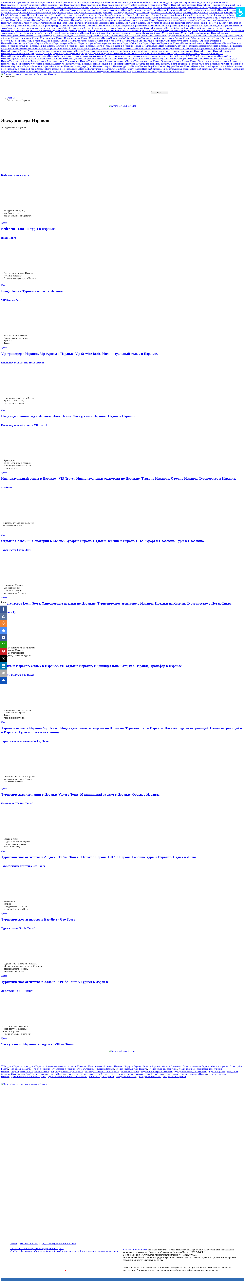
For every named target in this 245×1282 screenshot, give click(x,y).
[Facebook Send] (3, 637)
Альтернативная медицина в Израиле (199, 2)
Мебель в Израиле (37, 35)
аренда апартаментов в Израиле (131, 1069)
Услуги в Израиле (135, 64)
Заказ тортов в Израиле (90, 20)
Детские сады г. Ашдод (113, 12)
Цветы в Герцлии (167, 66)
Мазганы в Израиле (171, 33)
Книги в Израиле (202, 25)
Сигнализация (16, 56)
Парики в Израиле (44, 43)
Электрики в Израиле (29, 71)
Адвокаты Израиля (144, 2)
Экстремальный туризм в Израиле (216, 69)
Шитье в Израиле (36, 69)
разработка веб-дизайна (51, 1251)
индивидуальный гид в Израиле (67, 1071)
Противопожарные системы (62, 48)
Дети (53, 12)
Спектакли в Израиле (215, 56)
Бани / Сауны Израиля (168, 5)
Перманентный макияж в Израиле (197, 43)
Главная (10, 98)
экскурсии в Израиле (126, 1076)
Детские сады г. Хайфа (17, 17)
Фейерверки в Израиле (20, 66)
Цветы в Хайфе (225, 66)
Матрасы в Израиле (18, 35)
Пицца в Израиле (48, 46)
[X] (3, 658)
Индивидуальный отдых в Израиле (105, 1066)
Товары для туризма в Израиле (119, 61)
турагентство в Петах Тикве (149, 1074)
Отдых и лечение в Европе (196, 1066)
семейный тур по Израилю (34, 1074)
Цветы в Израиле (183, 66)
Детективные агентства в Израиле (34, 12)
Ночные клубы (117, 38)
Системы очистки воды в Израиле (39, 56)
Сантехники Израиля (159, 53)
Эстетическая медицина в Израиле (102, 71)
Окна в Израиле (68, 41)
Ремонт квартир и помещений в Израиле (103, 51)
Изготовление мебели (46, 23)
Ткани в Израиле (96, 61)
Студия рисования (167, 58)
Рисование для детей (30, 53)
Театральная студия (56, 61)
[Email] (3, 673)
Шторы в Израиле (118, 69)
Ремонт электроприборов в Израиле (140, 51)
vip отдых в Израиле (34, 1066)
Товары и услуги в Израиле (147, 61)
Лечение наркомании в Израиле (73, 33)
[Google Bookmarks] (3, 630)
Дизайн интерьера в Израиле (166, 17)
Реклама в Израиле (18, 51)
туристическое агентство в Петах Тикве (67, 1076)
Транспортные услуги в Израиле (214, 61)
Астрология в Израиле (61, 5)
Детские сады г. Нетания (47, 15)
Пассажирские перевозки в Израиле (113, 43)
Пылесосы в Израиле (133, 48)
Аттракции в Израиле (99, 5)
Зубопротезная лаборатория (22, 23)
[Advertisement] (52, 84)
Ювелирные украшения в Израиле (136, 71)
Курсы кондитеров (85, 30)
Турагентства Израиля (63, 64)
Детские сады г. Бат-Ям (160, 12)
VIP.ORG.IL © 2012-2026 (135, 1249)
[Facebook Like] (3, 616)
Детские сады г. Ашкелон (136, 12)
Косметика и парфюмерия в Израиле (134, 28)
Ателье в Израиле (80, 5)
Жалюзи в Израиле (49, 20)
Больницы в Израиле (76, 7)
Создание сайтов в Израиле (171, 56)
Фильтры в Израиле (41, 66)
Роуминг (73, 53)
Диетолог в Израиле (143, 17)
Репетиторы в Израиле (169, 51)
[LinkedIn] (3, 665)
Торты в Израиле (190, 61)
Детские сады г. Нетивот (71, 15)
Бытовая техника (166, 7)
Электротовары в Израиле (53, 71)
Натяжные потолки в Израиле (25, 38)
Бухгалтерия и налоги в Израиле (142, 7)
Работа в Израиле (151, 48)
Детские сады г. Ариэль (90, 12)
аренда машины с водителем (163, 1069)
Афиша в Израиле (149, 5)
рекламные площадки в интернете (102, 1251)
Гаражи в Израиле (78, 10)
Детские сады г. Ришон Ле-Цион (175, 15)
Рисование (14, 53)
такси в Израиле (57, 1074)
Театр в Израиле (39, 61)
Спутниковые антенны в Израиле (55, 58)
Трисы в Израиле (17, 64)
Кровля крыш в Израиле (211, 28)
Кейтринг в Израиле (166, 25)
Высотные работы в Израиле (55, 10)
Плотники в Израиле (66, 46)
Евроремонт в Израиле (29, 20)
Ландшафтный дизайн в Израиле (199, 30)
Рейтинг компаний (29, 1243)
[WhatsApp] (3, 644)
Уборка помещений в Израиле (106, 64)
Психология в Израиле (87, 48)
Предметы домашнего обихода (182, 46)
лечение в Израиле (130, 1071)
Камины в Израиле (113, 25)
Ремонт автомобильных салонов (43, 51)
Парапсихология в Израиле (22, 43)
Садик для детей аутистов (89, 53)
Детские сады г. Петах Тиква (97, 15)
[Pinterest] (3, 651)
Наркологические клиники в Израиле (213, 35)
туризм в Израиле (198, 1074)
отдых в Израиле (217, 1071)
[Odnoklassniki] (3, 623)
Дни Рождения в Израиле (192, 17)
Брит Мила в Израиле (115, 7)
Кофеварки (178, 28)
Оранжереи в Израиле (86, 41)
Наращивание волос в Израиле (149, 35)
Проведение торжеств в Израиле (213, 46)
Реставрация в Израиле (191, 51)
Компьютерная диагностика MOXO (51, 28)
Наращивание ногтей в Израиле (179, 35)
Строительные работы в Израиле (142, 58)
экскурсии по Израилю (150, 1076)
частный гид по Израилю (101, 1076)
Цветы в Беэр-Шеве (149, 66)
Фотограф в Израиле (111, 66)
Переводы (155, 43)
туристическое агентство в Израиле (28, 1076)
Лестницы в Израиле (225, 30)
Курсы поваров (132, 30)
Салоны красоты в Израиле (135, 53)
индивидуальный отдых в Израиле (102, 1071)
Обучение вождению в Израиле (206, 38)
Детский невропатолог (61, 17)
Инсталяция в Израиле (136, 23)
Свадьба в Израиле (205, 53)
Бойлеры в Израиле (56, 7)
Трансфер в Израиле (20, 1069)
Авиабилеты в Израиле (12, 2)
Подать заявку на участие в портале (59, 1243)
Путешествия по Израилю (110, 48)
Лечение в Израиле (49, 33)
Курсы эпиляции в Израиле (153, 30)
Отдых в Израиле (154, 41)
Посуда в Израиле (158, 46)
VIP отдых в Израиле (11, 1066)
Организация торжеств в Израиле (113, 41)
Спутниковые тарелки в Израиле (87, 58)
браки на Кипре (187, 1069)
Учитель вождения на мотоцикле (185, 64)
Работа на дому (167, 48)
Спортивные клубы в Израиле (24, 58)
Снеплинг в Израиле (122, 56)
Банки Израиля (212, 5)
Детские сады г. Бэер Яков (210, 12)
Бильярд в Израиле (38, 7)
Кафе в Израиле (148, 25)
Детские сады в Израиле (67, 12)
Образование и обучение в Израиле (157, 38)
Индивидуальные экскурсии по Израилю (66, 1066)
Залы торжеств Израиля (113, 20)
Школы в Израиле (78, 69)
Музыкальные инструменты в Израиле (115, 35)
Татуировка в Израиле (20, 61)
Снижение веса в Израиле (145, 56)
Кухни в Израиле (175, 30)
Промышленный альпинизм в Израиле (29, 48)
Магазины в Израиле (152, 33)
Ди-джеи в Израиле (100, 17)
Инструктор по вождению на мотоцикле (202, 23)
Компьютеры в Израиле (79, 28)
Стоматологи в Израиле (114, 58)
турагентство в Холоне (177, 1074)
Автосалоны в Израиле (80, 2)
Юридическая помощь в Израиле (168, 71)
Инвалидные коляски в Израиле (109, 23)
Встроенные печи (32, 10)
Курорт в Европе (132, 1066)
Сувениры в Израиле (186, 58)
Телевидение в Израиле (76, 61)
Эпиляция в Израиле (76, 71)
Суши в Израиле (204, 58)
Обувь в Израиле (183, 38)
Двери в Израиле (158, 10)
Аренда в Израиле (18, 5)
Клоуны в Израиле (185, 25)
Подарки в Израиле (86, 46)
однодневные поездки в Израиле (190, 1071)
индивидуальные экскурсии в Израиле (30, 1071)
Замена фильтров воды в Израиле (141, 20)
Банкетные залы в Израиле (192, 5)
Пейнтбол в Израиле (141, 43)
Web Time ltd (16, 1251)
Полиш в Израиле (141, 46)
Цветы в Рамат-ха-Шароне (205, 66)
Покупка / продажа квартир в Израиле (114, 46)
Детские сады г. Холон (39, 17)
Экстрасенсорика (158, 69)
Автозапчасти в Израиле (35, 2)
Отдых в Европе (138, 41)
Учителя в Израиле (210, 64)
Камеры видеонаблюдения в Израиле (86, 25)
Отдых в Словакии (171, 1066)
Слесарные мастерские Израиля (97, 56)
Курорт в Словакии (18, 30)
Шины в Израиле (19, 69)
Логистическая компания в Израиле (124, 33)
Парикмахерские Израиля (65, 43)
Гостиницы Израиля (140, 10)
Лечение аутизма (32, 33)
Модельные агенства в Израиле (81, 35)
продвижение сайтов (74, 1251)
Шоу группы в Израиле (98, 69)
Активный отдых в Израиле (167, 2)
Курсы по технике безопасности (109, 30)
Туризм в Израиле (83, 64)
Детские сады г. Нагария (23, 15)
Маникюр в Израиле (209, 33)
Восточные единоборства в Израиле (213, 7)
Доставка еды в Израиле (217, 17)
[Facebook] (3, 609)
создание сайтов (31, 1251)
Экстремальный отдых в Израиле (183, 69)
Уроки (124, 64)
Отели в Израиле (171, 41)
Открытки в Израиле (189, 41)
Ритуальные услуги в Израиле (54, 53)
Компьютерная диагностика (20, 28)
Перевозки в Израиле (170, 43)
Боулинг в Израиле (96, 7)
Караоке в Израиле (131, 25)
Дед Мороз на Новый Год (178, 10)
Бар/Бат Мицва (227, 5)
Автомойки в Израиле (58, 2)
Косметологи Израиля (162, 28)
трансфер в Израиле (77, 1074)
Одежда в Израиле (52, 41)
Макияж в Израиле (190, 33)
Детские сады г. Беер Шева (184, 12)
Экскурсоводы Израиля (138, 69)
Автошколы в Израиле (124, 2)
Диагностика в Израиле (121, 17)
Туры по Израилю (105, 1069)
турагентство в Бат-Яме (122, 1074)
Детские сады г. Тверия (202, 15)
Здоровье (212, 20)
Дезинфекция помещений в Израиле (208, 10)
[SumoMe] (3, 680)
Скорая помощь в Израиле (69, 56)
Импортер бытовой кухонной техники (75, 23)
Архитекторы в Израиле (38, 5)
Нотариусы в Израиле (99, 38)
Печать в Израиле (222, 43)
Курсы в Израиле (36, 30)
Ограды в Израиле (34, 41)
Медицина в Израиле (56, 35)
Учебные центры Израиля (156, 64)
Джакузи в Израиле (81, 17)
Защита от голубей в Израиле (193, 20)
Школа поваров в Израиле (57, 69)
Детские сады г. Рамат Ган (123, 15)
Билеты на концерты (19, 7)
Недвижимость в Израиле (76, 38)
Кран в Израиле (191, 28)
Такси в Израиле (220, 58)
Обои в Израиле (132, 38)
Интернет (227, 23)
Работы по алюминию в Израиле (191, 48)
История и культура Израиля (54, 25)
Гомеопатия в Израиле (119, 10)
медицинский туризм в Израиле (156, 1071)
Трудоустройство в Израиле (39, 64)
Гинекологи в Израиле (98, 10)
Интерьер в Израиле (30, 25)
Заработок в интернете (168, 20)
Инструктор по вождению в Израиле (165, 23)
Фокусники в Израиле (61, 66)
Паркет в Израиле (87, 43)
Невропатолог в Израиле (52, 38)
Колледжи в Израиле (221, 25)
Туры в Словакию (85, 1069)
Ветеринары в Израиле (185, 7)
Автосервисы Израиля (102, 2)
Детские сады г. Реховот (148, 15)
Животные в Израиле (69, 20)
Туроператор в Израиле (63, 1069)
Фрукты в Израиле (130, 66)
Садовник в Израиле (112, 53)
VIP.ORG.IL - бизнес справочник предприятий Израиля (37, 1248)
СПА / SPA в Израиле (194, 56)
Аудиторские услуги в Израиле (125, 5)
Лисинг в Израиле (98, 33)
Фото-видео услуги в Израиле (86, 66)
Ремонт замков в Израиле (71, 51)
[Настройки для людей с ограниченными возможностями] (240, 12)
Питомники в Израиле (29, 46)
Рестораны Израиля (211, 51)
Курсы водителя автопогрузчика (60, 30)
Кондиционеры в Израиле (104, 28)
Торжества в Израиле (171, 61)
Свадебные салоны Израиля (182, 53)
